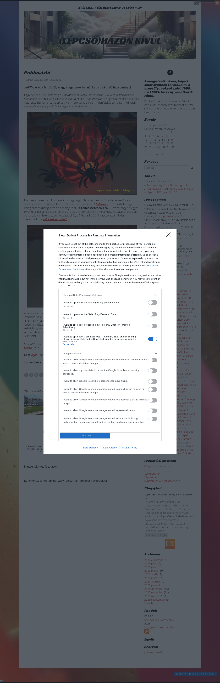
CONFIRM (85, 435)
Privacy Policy (129, 447)
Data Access (110, 447)
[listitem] (110, 295)
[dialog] (110, 341)
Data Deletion (90, 447)
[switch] (152, 302)
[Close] (169, 235)
